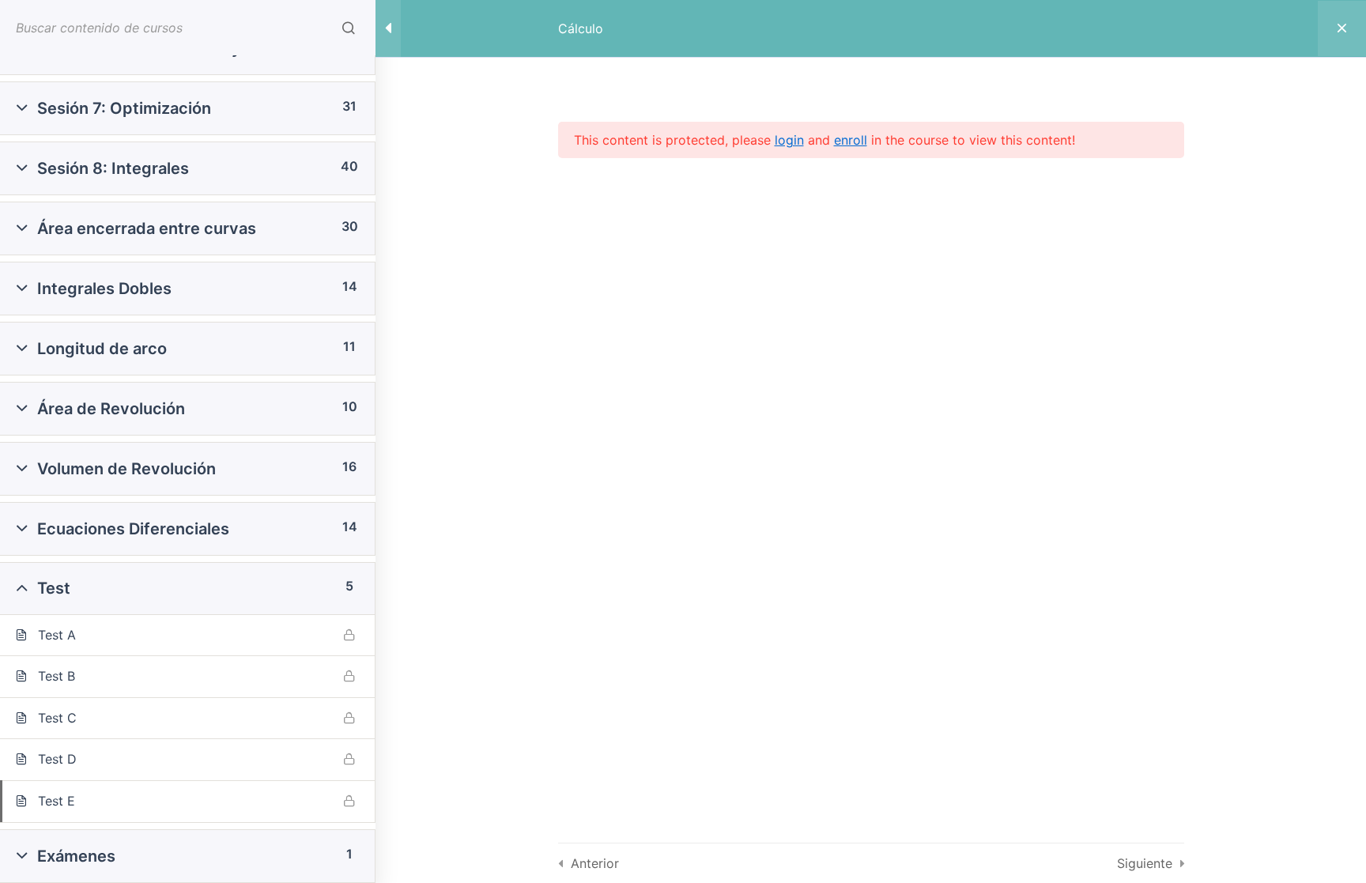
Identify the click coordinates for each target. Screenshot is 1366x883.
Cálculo (580, 28)
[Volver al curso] (1342, 28)
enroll (850, 140)
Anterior (595, 863)
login (789, 140)
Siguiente (1144, 863)
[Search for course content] (349, 27)
